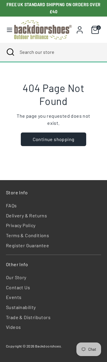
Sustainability (21, 307)
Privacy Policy (21, 225)
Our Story (16, 277)
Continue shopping (54, 139)
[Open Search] (9, 52)
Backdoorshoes (48, 346)
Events (13, 297)
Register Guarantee (27, 245)
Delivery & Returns (26, 215)
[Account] (80, 27)
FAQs (11, 205)
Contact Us (18, 287)
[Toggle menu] (7, 30)
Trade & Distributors (28, 317)
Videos (13, 327)
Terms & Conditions (27, 235)
